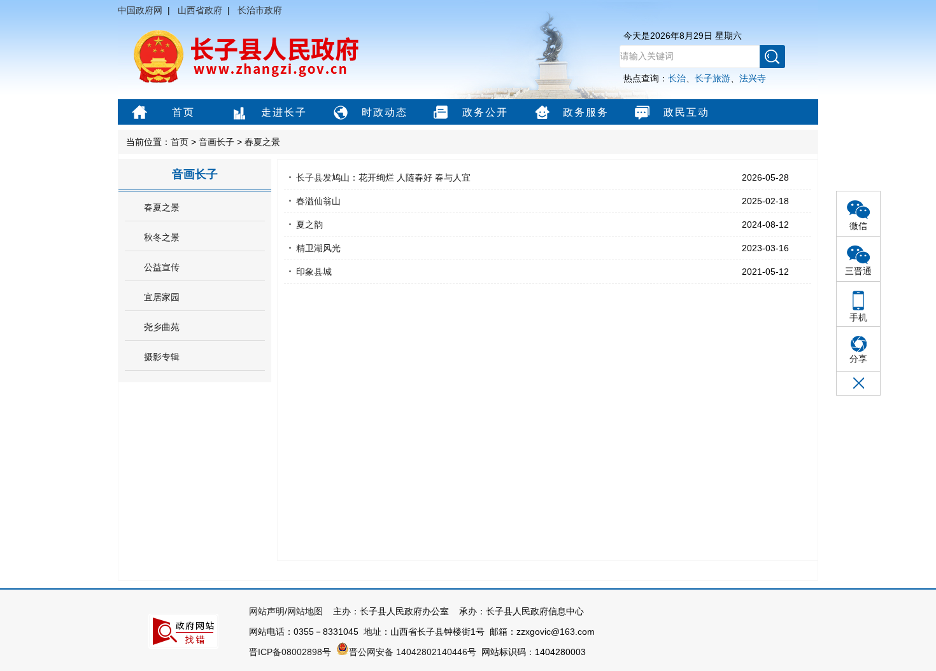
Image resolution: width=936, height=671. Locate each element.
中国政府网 (140, 10)
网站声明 (267, 611)
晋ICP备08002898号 (290, 652)
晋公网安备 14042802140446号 (412, 652)
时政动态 (385, 112)
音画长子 (216, 142)
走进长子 (284, 112)
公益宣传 (162, 267)
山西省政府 (200, 10)
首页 (183, 112)
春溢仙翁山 (318, 201)
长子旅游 (712, 78)
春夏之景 (262, 142)
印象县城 (314, 271)
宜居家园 (162, 297)
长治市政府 (260, 10)
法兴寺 (752, 78)
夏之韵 (309, 224)
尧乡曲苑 (162, 327)
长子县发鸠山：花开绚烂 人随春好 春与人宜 (383, 177)
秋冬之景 (162, 237)
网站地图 (305, 611)
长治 (677, 78)
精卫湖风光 (318, 248)
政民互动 (686, 112)
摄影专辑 (162, 357)
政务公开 (485, 112)
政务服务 (586, 112)
